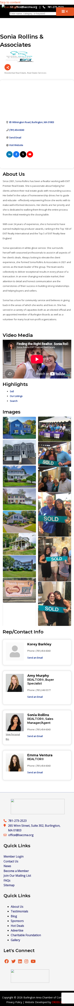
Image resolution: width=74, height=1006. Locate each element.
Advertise (17, 930)
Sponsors (17, 921)
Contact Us (11, 861)
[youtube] (33, 962)
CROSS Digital (60, 1002)
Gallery (15, 940)
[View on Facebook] (16, 156)
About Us (17, 907)
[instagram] (27, 962)
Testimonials (19, 911)
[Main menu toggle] (65, 11)
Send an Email (35, 657)
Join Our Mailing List (17, 876)
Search (14, 401)
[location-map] (6, 835)
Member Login (14, 856)
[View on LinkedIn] (9, 156)
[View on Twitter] (23, 156)
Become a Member (16, 871)
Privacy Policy (14, 1002)
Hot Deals (17, 926)
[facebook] (7, 962)
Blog (14, 916)
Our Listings (16, 396)
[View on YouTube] (30, 156)
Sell (12, 391)
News (7, 866)
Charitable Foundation (26, 935)
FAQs (7, 880)
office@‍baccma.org (21, 835)
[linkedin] (20, 962)
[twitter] (13, 962)
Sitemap (9, 885)
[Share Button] (7, 67)
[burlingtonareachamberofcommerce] (38, 813)
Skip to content (10, 2)
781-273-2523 (55, 7)
